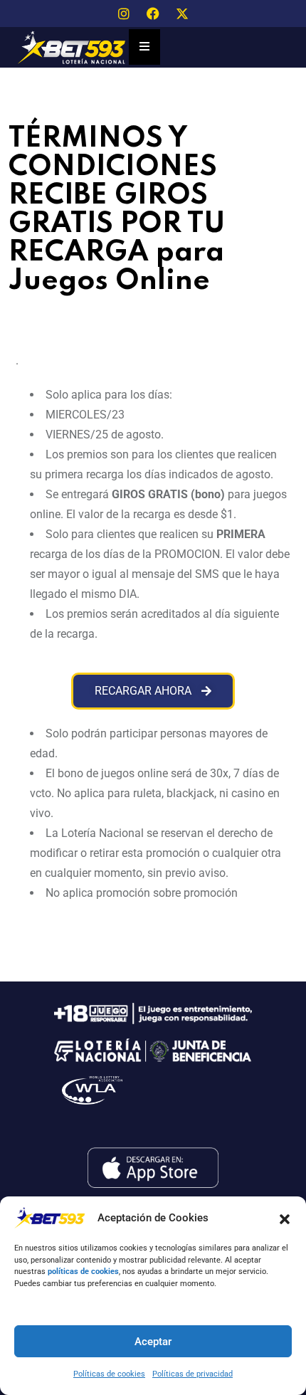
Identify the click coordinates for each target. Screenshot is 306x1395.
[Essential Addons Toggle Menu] (144, 47)
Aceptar (153, 1341)
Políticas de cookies (109, 1374)
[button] (285, 1218)
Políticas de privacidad (192, 1374)
